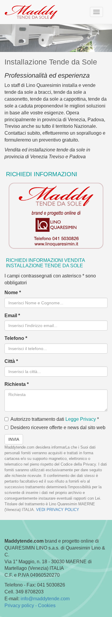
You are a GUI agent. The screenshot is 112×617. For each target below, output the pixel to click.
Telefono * (15, 338)
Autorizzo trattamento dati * (54, 419)
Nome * (12, 292)
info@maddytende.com (45, 598)
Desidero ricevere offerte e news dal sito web (57, 427)
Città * (11, 361)
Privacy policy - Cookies (30, 605)
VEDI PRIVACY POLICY (57, 509)
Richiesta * (16, 384)
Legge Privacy (80, 419)
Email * (12, 315)
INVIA (13, 439)
